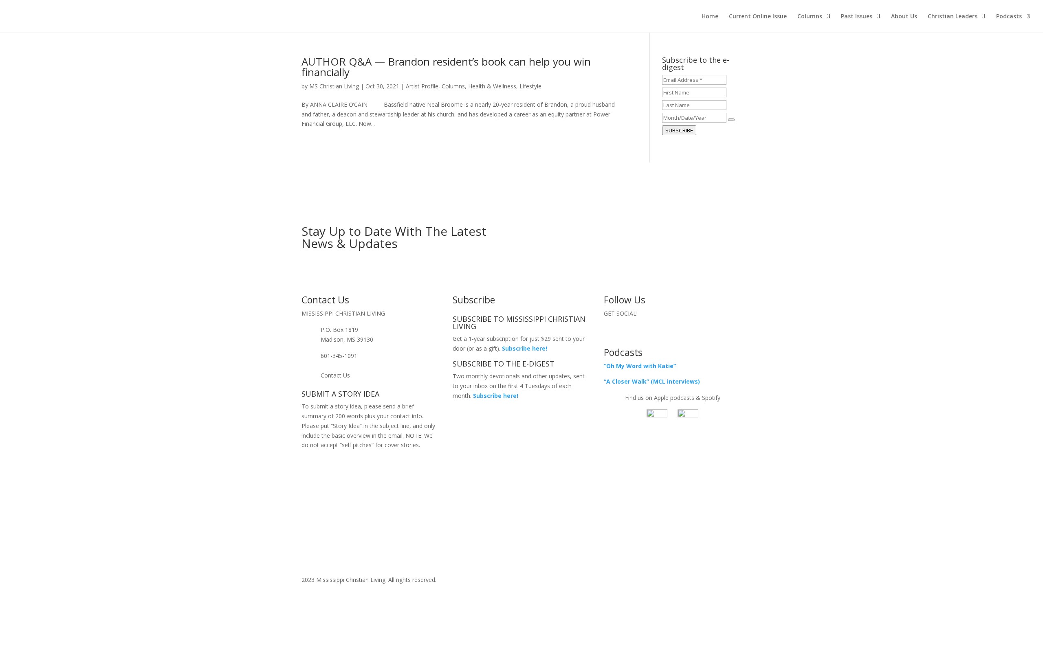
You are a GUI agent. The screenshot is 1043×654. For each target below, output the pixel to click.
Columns (809, 16)
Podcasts (1009, 16)
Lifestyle (530, 86)
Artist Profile (422, 86)
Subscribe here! (495, 395)
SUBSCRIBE (679, 130)
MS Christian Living (334, 86)
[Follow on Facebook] (656, 331)
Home (710, 16)
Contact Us (335, 375)
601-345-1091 (339, 356)
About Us (904, 16)
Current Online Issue (758, 16)
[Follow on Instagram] (688, 331)
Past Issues (856, 16)
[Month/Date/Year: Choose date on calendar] (731, 120)
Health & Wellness (492, 86)
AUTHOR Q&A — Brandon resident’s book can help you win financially (446, 66)
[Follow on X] (672, 331)
